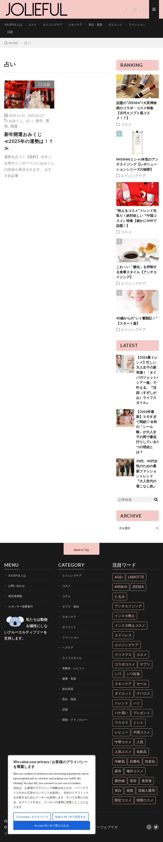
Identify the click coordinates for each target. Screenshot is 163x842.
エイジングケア (52, 24)
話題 (10, 31)
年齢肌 (120, 761)
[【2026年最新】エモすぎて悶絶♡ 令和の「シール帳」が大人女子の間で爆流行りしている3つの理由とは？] (125, 418)
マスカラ (121, 722)
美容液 (147, 781)
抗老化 (150, 761)
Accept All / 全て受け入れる (51, 825)
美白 (118, 790)
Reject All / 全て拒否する (70, 816)
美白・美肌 (95, 24)
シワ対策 (133, 674)
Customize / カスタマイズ (32, 816)
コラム (66, 596)
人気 (140, 742)
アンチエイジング (128, 606)
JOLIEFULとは (13, 24)
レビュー (121, 732)
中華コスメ (123, 742)
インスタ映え (125, 616)
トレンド (121, 703)
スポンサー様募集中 (20, 606)
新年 (39, 120)
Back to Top (81, 549)
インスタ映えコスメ (130, 625)
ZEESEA (138, 587)
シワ (118, 674)
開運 (14, 126)
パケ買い (121, 713)
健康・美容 (69, 678)
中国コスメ (141, 732)
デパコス (143, 693)
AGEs (119, 577)
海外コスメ (134, 771)
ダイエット (115, 24)
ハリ (136, 703)
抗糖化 (135, 761)
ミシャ (138, 722)
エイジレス (123, 635)
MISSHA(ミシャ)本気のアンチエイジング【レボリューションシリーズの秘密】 (137, 164)
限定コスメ (123, 800)
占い (29, 120)
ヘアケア (67, 647)
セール (142, 684)
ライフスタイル (72, 658)
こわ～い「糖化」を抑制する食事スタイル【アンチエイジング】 (136, 272)
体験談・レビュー (73, 668)
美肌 (129, 790)
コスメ (32, 24)
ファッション (137, 24)
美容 (133, 781)
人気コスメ (123, 751)
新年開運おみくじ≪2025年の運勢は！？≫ (28, 141)
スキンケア (75, 24)
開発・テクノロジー (74, 719)
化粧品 (142, 751)
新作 (118, 771)
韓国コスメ (145, 800)
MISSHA (121, 587)
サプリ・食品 (70, 606)
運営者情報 (15, 596)
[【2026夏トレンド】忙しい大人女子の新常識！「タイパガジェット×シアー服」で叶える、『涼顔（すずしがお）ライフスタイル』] (125, 364)
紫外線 (120, 781)
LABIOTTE (136, 577)
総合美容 (67, 688)
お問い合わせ (16, 585)
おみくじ (16, 120)
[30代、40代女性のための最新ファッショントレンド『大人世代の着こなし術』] (125, 467)
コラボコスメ (125, 664)
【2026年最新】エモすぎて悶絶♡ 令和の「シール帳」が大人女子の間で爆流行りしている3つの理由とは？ (147, 432)
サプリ (145, 664)
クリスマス (123, 654)
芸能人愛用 (146, 790)
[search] (156, 499)
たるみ (120, 596)
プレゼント (141, 713)
